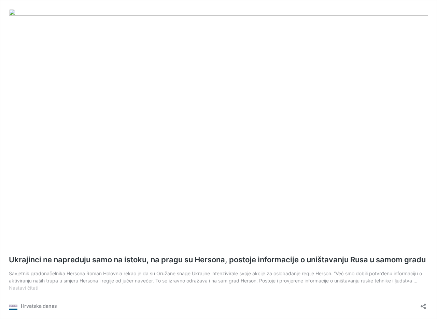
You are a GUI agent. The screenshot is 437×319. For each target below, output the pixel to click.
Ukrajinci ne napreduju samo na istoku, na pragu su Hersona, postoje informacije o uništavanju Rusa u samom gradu (217, 259)
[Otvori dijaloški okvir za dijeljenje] (423, 304)
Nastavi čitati (23, 288)
